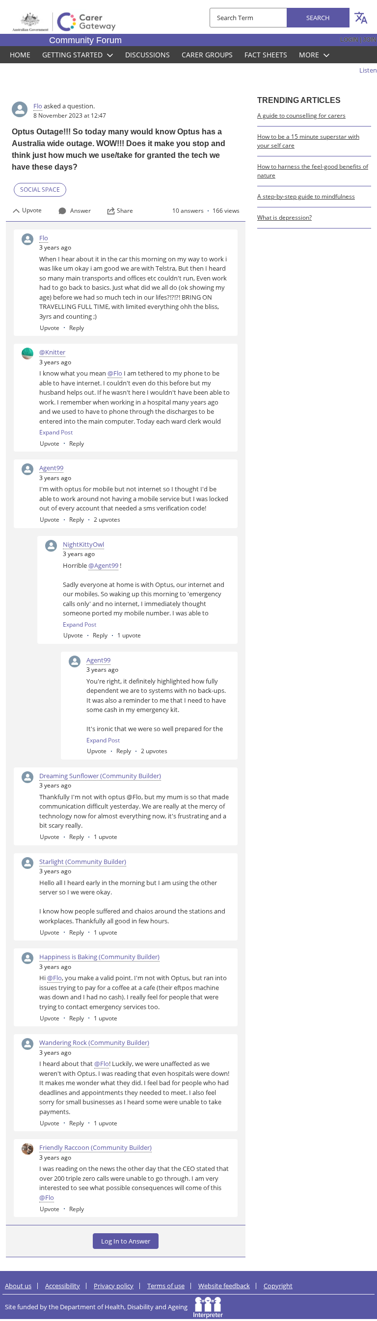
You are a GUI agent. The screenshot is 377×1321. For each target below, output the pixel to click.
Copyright (278, 1285)
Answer (80, 210)
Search (318, 17)
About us (18, 1285)
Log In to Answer (125, 1241)
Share (125, 211)
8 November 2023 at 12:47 (69, 115)
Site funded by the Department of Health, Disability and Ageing (99, 1306)
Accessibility (62, 1285)
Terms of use (166, 1285)
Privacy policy (114, 1285)
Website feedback (224, 1285)
